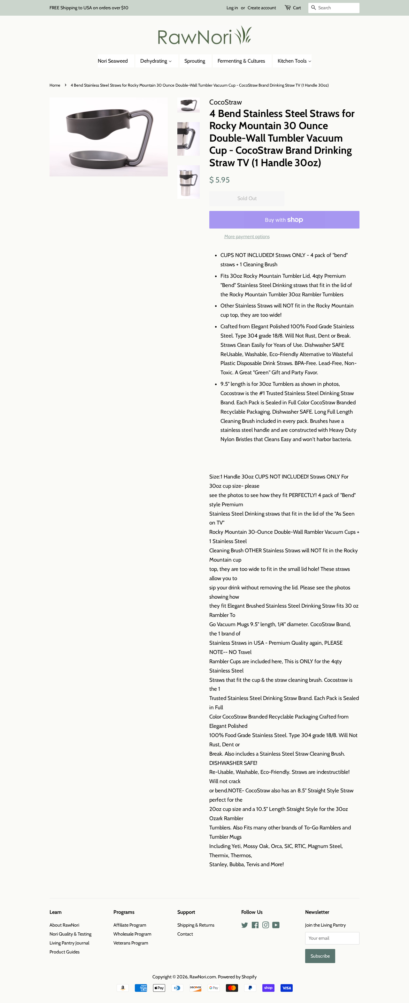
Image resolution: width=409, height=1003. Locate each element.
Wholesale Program (132, 934)
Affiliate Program (129, 925)
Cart (297, 8)
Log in (232, 8)
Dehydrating (154, 61)
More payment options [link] (247, 236)
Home (55, 85)
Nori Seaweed (113, 61)
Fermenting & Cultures (241, 61)
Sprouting (194, 61)
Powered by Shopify (237, 977)
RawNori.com (202, 977)
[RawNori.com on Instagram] (265, 926)
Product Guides (65, 952)
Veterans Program (130, 943)
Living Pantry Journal (69, 943)
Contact (185, 934)
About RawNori (64, 925)
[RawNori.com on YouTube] (276, 926)
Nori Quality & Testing (70, 934)
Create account (262, 8)
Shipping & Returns (195, 925)
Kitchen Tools (293, 61)
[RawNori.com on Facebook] (255, 926)
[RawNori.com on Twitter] (244, 926)
